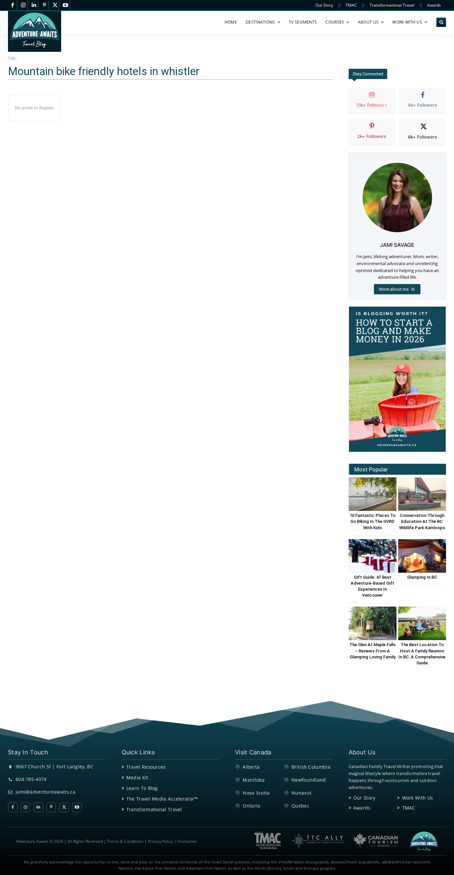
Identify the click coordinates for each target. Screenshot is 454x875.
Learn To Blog (142, 788)
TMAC (408, 808)
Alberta (251, 767)
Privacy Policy (160, 841)
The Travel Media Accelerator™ (162, 799)
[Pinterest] (44, 5)
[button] (441, 22)
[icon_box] (372, 106)
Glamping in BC (422, 577)
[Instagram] (23, 5)
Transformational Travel (154, 809)
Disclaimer (187, 841)
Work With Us (417, 798)
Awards (362, 808)
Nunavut (301, 793)
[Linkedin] (34, 5)
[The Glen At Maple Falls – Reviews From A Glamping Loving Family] (373, 623)
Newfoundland (308, 780)
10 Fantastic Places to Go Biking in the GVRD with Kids (373, 521)
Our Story (364, 798)
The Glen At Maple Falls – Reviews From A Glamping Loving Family (372, 650)
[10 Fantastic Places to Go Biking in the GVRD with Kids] (373, 494)
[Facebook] (13, 5)
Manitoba (254, 780)
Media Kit (137, 777)
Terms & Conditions (125, 841)
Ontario (251, 806)
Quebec (300, 806)
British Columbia (310, 767)
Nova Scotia (256, 793)
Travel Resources (146, 767)
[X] (55, 5)
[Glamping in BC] (422, 556)
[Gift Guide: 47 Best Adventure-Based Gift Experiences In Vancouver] (373, 556)
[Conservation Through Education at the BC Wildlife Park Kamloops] (422, 494)
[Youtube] (65, 5)
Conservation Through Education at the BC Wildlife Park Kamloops (422, 521)
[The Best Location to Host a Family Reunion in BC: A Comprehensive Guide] (422, 623)
